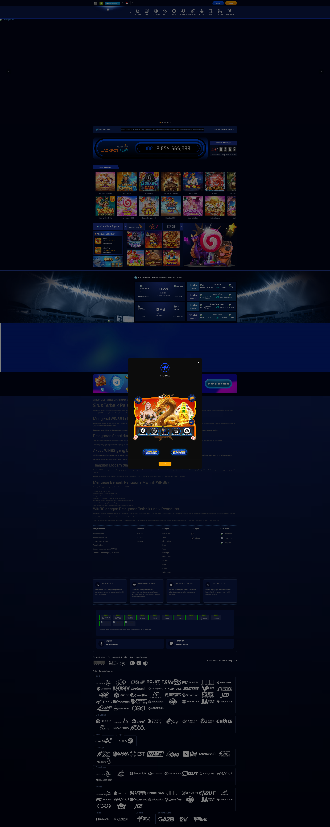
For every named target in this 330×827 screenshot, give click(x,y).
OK (165, 464)
